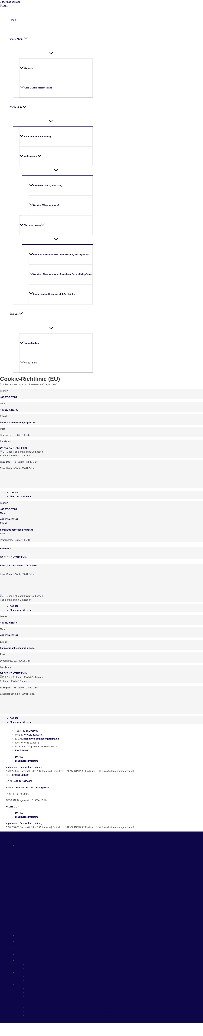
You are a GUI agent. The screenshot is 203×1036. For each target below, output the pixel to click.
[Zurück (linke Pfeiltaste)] (5, 1033)
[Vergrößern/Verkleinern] (5, 1026)
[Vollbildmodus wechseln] (15, 1026)
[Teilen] (25, 1026)
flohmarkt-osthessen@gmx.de (16, 529)
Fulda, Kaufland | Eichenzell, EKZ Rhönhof (54, 294)
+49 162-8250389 (9, 519)
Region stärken (31, 343)
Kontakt (106, 999)
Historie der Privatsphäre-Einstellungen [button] (111, 1011)
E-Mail (3, 523)
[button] (25, 39)
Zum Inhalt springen (10, 1)
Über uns (106, 960)
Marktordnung (30, 156)
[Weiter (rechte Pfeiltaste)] (15, 1033)
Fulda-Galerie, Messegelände (38, 88)
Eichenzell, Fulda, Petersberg (47, 185)
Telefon (4, 502)
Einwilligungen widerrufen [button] (111, 1007)
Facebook (5, 548)
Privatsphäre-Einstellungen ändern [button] (111, 1015)
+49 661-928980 (8, 397)
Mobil (3, 513)
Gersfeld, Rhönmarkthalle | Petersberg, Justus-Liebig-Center (62, 274)
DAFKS (14, 492)
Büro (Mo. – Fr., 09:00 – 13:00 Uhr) (18, 565)
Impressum (11, 767)
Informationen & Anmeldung (38, 136)
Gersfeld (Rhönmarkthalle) (46, 205)
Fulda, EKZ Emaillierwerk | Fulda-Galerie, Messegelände (60, 254)
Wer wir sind (30, 363)
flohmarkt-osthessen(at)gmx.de (17, 648)
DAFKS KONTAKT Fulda (13, 447)
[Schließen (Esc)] (35, 1026)
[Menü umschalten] (51, 53)
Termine (13, 20)
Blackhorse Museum (21, 496)
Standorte (28, 68)
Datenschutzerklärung (31, 767)
